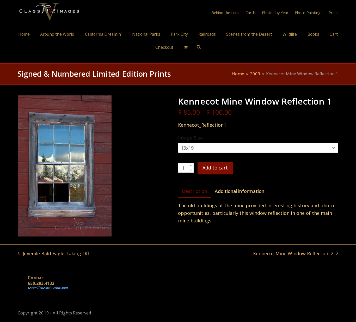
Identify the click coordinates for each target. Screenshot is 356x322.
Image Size (190, 138)
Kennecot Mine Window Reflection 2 (293, 253)
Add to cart (215, 168)
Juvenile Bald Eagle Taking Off (53, 253)
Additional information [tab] (239, 191)
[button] (185, 46)
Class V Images (178, 58)
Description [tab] (194, 191)
